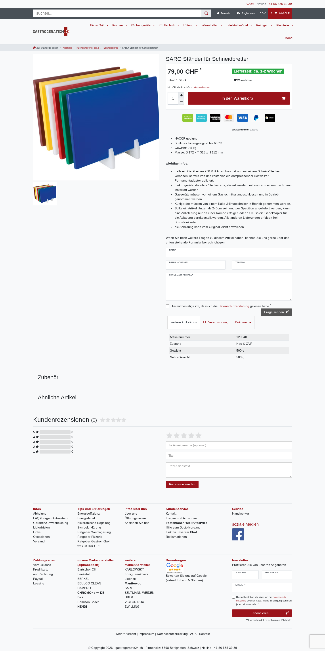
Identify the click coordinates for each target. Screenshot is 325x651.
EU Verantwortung (216, 322)
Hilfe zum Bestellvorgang (183, 527)
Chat (250, 4)
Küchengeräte (141, 25)
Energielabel (86, 518)
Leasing (38, 583)
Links (36, 532)
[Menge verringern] (181, 101)
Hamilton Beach (88, 602)
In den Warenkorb (237, 98)
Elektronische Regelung (94, 523)
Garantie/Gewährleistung (50, 523)
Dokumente (243, 322)
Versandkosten (202, 87)
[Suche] (206, 13)
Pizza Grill (97, 25)
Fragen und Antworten (181, 518)
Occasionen (41, 536)
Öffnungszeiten (135, 518)
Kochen (118, 25)
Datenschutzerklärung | (173, 634)
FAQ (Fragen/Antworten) (50, 518)
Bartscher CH (86, 569)
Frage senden (274, 312)
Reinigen (262, 25)
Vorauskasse (42, 565)
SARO (129, 588)
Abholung (39, 513)
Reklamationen (176, 536)
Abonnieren (260, 613)
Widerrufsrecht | (127, 634)
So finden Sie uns (137, 523)
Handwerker (240, 513)
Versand (39, 541)
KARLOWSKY (134, 569)
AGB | (194, 634)
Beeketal (83, 574)
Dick (80, 597)
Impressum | (148, 634)
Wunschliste (244, 80)
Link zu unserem (181, 532)
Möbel (289, 38)
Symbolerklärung (89, 527)
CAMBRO (84, 588)
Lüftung (188, 25)
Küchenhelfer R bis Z (87, 47)
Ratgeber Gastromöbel (93, 541)
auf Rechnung (43, 574)
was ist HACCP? (88, 546)
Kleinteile (283, 25)
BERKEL (83, 578)
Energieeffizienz (88, 513)
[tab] (183, 322)
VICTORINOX (134, 602)
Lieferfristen (41, 527)
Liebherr (130, 578)
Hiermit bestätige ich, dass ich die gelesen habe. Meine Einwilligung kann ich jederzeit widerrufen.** (264, 601)
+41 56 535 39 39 (279, 4)
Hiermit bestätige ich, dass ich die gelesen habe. (221, 306)
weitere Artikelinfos (184, 322)
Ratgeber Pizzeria (89, 536)
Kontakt (171, 513)
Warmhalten (210, 25)
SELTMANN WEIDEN (139, 592)
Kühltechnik (167, 25)
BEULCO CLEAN (89, 583)
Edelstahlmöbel (237, 25)
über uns (131, 513)
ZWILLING (132, 606)
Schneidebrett (110, 47)
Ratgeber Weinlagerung (94, 532)
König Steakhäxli (136, 574)
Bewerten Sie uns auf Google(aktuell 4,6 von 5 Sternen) (186, 578)
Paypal (38, 578)
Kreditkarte (40, 569)
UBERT (130, 597)
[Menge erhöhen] (181, 95)
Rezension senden (182, 484)
